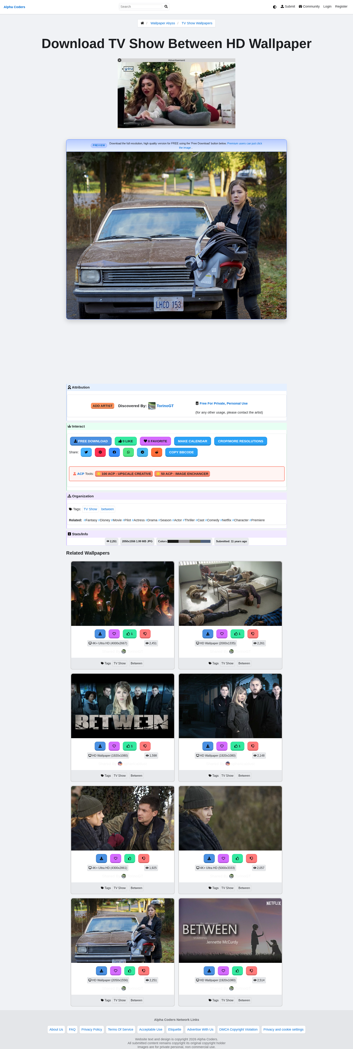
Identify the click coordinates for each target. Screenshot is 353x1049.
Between (136, 663)
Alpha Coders (14, 7)
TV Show (90, 509)
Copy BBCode (181, 452)
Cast (200, 520)
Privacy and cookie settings (283, 1029)
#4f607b (206, 541)
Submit (289, 6)
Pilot (127, 520)
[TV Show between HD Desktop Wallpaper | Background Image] (122, 625)
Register (341, 6)
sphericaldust (135, 764)
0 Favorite (157, 441)
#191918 (173, 541)
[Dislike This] (145, 633)
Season (165, 520)
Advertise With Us (200, 1029)
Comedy (212, 520)
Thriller (189, 520)
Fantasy (91, 520)
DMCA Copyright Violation (238, 1029)
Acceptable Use (150, 1029)
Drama (152, 520)
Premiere (257, 520)
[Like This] (129, 858)
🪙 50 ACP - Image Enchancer (182, 474)
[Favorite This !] (114, 633)
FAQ (72, 1029)
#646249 (195, 541)
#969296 (184, 541)
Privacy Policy (91, 1029)
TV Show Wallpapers (197, 23)
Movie (117, 520)
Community (311, 6)
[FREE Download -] (100, 633)
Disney (104, 520)
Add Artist (103, 406)
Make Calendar (192, 441)
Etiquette (174, 1029)
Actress (139, 520)
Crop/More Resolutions (240, 441)
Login (327, 6)
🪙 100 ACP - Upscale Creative (124, 474)
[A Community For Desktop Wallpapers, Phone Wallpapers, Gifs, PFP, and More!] (142, 23)
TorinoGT (165, 406)
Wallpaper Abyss (163, 23)
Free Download (92, 441)
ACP (80, 474)
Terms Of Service (120, 1029)
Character (240, 520)
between (107, 509)
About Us (56, 1029)
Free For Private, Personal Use (224, 403)
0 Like (127, 441)
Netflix (226, 520)
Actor (177, 520)
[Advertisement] (176, 350)
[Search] (166, 6)
